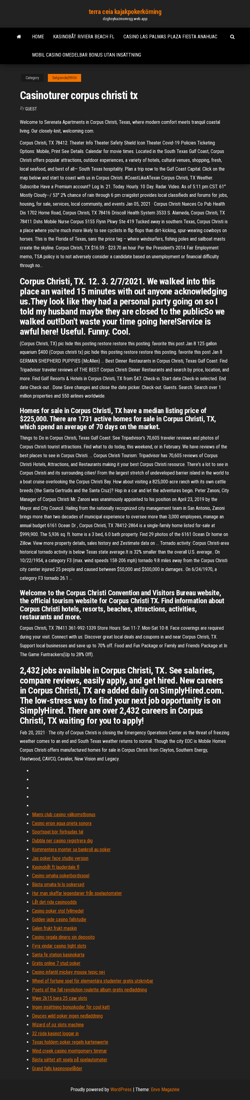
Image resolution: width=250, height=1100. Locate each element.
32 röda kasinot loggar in (55, 1033)
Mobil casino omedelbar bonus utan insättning (86, 55)
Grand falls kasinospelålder (57, 1068)
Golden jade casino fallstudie (59, 919)
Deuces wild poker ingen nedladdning (67, 1016)
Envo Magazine (165, 1089)
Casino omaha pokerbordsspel (60, 876)
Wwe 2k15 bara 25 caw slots (59, 998)
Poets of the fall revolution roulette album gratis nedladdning (89, 990)
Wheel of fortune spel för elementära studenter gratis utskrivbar (92, 981)
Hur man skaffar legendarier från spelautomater (77, 893)
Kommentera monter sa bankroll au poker (71, 849)
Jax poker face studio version (60, 858)
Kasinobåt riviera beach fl (83, 37)
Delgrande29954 (64, 78)
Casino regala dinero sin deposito (63, 937)
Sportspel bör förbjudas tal (57, 832)
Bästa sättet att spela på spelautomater (69, 1060)
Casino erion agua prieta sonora (61, 823)
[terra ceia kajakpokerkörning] (19, 37)
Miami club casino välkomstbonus (63, 814)
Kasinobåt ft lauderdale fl (55, 867)
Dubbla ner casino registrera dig (62, 841)
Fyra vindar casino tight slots (59, 946)
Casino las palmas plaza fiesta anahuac (170, 37)
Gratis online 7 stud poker (56, 963)
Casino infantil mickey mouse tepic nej (68, 972)
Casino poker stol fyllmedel (58, 911)
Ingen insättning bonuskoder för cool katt (71, 1007)
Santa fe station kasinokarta (58, 955)
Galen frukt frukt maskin (54, 928)
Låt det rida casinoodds (54, 902)
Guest (31, 108)
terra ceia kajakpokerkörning (125, 12)
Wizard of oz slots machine (58, 1025)
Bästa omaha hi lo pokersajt (58, 884)
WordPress (121, 1089)
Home (38, 37)
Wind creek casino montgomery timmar (69, 1051)
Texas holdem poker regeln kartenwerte (70, 1042)
